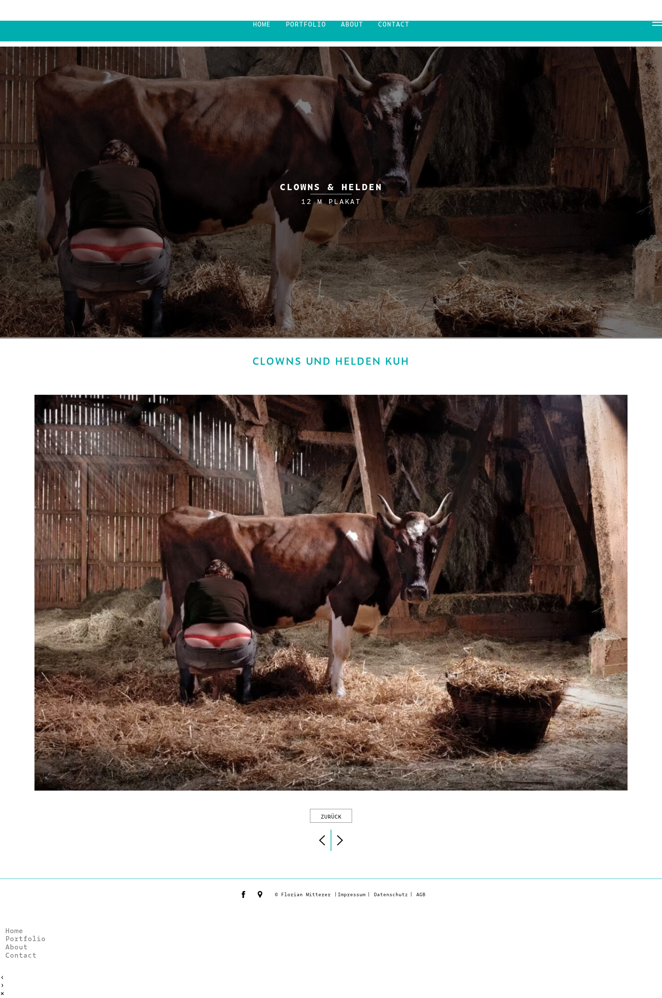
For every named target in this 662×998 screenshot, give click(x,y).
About (352, 24)
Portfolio (305, 24)
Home (262, 24)
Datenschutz (391, 894)
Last (321, 840)
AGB (420, 894)
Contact (393, 24)
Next (341, 840)
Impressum (351, 894)
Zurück (331, 816)
